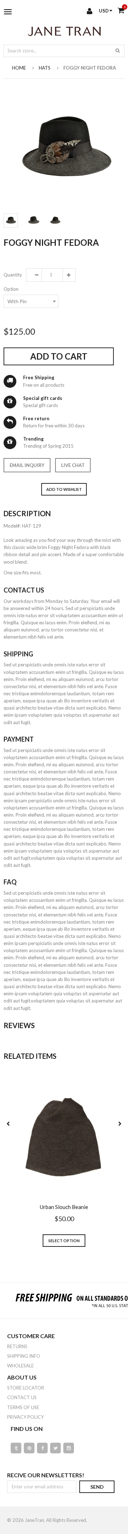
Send (97, 1487)
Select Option (64, 1240)
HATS (44, 68)
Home (19, 68)
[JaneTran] (64, 31)
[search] (117, 50)
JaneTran (34, 1520)
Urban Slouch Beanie (64, 1207)
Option (11, 289)
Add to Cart (58, 356)
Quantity (12, 275)
